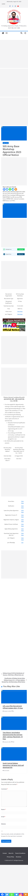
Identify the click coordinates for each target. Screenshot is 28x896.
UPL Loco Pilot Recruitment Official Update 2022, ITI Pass (13, 707)
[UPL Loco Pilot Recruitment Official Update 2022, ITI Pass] (14, 691)
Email (3, 816)
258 (13, 741)
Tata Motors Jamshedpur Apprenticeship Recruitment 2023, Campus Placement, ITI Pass (13, 735)
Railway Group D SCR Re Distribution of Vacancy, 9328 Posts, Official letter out (13, 674)
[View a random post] (25, 33)
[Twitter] (7, 189)
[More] (15, 189)
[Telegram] (13, 189)
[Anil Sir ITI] (3, 33)
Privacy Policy (10, 856)
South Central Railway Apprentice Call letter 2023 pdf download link (13, 765)
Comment (4, 789)
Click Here (19, 311)
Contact (5, 853)
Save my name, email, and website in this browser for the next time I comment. (12, 835)
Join (22, 542)
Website (3, 824)
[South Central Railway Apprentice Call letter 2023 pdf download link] (14, 748)
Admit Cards (5, 142)
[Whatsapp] (10, 189)
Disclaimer (18, 856)
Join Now (21, 249)
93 (13, 711)
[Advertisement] (14, 54)
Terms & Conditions (20, 853)
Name (3, 809)
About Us (11, 853)
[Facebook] (4, 189)
